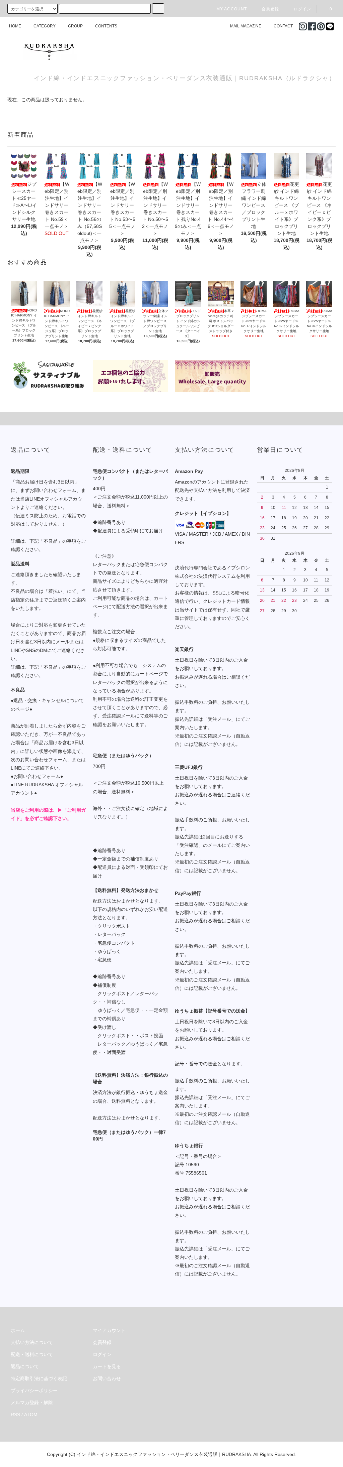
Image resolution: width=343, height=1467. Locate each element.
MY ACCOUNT (231, 9)
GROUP (75, 26)
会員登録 (270, 9)
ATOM (31, 1414)
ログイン (303, 9)
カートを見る (107, 1366)
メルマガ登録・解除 (32, 1402)
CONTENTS (106, 26)
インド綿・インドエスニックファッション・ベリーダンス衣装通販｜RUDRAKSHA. (164, 1454)
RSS (15, 1414)
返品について (25, 1366)
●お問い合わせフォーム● (37, 776)
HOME (15, 26)
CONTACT (283, 26)
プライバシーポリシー (34, 1390)
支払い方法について (32, 1342)
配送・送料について (32, 1354)
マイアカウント (109, 1330)
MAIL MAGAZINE (245, 26)
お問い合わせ (107, 1378)
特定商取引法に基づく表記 (39, 1378)
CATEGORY (44, 26)
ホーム (18, 1330)
